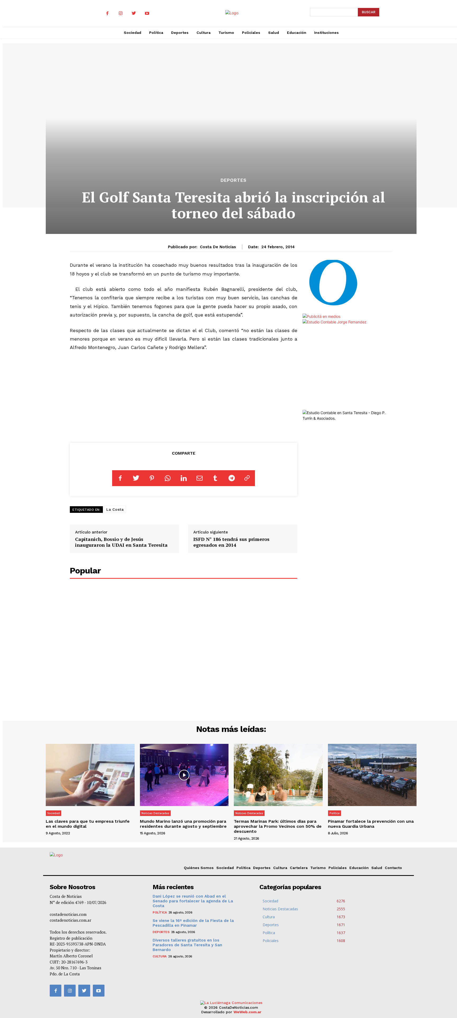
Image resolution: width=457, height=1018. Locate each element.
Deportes (233, 180)
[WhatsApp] (168, 478)
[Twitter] (134, 13)
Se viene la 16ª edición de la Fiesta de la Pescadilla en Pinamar (193, 923)
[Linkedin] (183, 478)
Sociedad (53, 813)
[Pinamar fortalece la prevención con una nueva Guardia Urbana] (372, 775)
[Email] (199, 478)
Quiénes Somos (199, 868)
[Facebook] (107, 13)
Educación (359, 868)
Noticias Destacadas (155, 813)
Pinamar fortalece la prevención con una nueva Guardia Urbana (371, 824)
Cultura (280, 868)
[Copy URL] (247, 478)
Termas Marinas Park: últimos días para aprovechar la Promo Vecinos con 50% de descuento (278, 826)
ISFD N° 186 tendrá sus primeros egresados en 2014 (231, 542)
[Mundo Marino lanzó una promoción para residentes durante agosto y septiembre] (184, 775)
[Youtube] (147, 13)
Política (335, 813)
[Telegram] (231, 478)
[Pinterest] (152, 478)
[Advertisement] (183, 396)
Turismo (318, 868)
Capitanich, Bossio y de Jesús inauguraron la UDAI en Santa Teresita (121, 542)
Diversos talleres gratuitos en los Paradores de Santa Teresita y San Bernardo (187, 945)
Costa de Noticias (218, 247)
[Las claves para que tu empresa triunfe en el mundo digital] (90, 775)
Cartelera (299, 868)
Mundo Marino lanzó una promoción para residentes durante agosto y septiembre (183, 824)
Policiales (337, 868)
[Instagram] (120, 13)
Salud (376, 868)
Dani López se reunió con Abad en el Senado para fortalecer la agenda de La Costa (193, 901)
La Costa (115, 509)
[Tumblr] (215, 478)
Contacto (393, 868)
